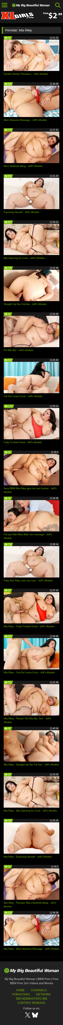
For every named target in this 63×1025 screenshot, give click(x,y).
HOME (20, 990)
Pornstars (21, 994)
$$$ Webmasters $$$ (31, 998)
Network (43, 994)
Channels (39, 990)
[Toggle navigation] (4, 5)
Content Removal (32, 1002)
